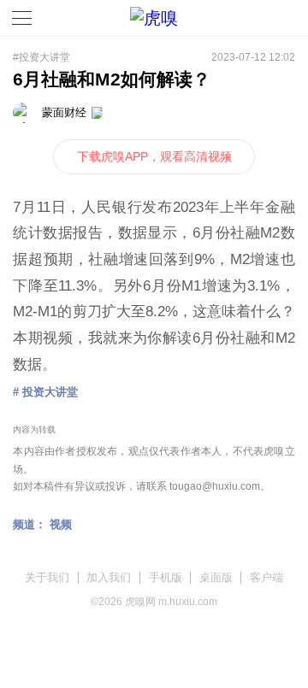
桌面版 (216, 577)
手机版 (165, 577)
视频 (61, 524)
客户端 (266, 577)
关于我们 (47, 577)
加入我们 (108, 577)
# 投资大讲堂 (45, 391)
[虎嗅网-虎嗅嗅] (256, 18)
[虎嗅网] (154, 18)
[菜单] (22, 18)
